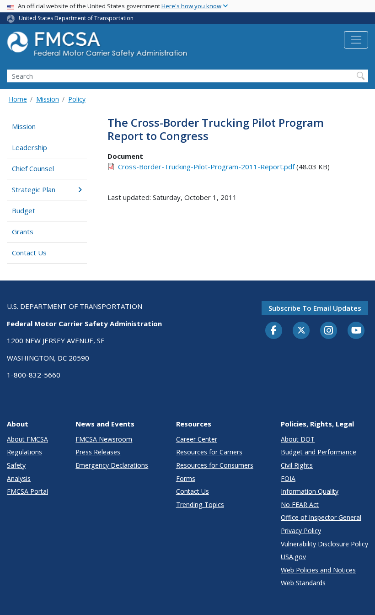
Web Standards (303, 582)
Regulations (24, 452)
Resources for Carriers (209, 452)
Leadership (29, 147)
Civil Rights (297, 465)
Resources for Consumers (214, 465)
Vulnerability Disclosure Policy (324, 543)
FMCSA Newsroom (103, 439)
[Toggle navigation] (356, 40)
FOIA (288, 478)
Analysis (19, 478)
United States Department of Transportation (76, 18)
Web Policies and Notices (318, 570)
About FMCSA (27, 439)
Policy (77, 99)
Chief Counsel (33, 168)
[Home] (98, 47)
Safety (16, 465)
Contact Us (29, 252)
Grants (22, 231)
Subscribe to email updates (314, 308)
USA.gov (293, 556)
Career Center (196, 439)
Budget (23, 210)
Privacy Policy (301, 530)
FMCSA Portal (27, 491)
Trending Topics (200, 504)
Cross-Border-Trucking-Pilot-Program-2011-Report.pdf (206, 166)
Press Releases (97, 452)
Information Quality (309, 491)
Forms (185, 478)
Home (18, 99)
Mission (47, 99)
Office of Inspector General (321, 517)
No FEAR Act (300, 504)
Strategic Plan (33, 189)
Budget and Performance (318, 452)
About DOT (298, 439)
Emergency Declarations (111, 465)
